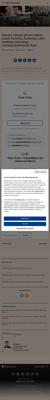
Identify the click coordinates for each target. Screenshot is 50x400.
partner (30, 202)
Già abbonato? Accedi (25, 228)
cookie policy (39, 191)
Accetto (25, 224)
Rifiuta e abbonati (41, 172)
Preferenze (25, 218)
